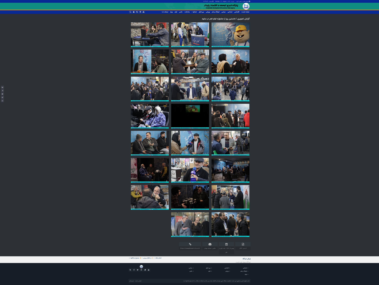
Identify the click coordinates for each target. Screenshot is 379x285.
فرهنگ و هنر (215, 12)
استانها (195, 12)
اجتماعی (230, 12)
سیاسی (223, 12)
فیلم (176, 12)
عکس (180, 12)
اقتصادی (236, 12)
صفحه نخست (245, 12)
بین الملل (201, 12)
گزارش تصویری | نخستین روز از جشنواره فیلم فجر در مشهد (226, 18)
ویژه (171, 12)
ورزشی (208, 12)
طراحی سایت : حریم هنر (135, 281)
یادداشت (187, 12)
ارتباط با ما (165, 12)
